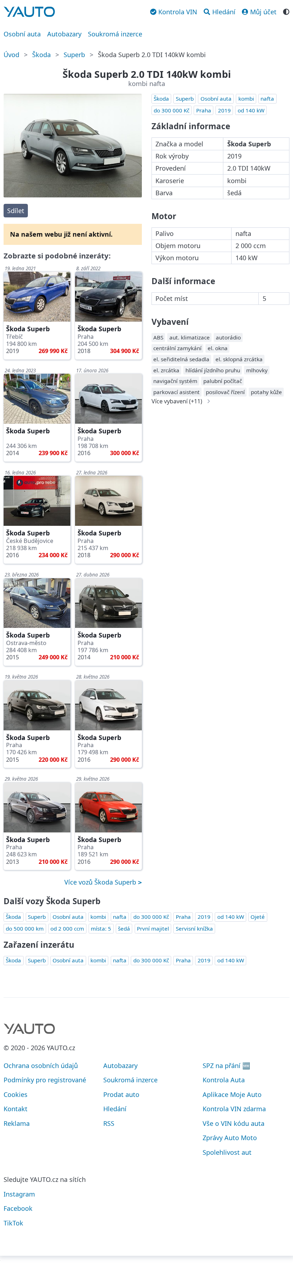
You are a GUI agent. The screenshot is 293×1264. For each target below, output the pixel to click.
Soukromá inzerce (115, 34)
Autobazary (64, 34)
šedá (124, 928)
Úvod (11, 54)
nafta (267, 98)
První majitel (153, 928)
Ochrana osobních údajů (41, 1065)
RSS (108, 1123)
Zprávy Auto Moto (230, 1137)
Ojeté (257, 916)
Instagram (19, 1194)
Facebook (18, 1208)
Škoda (41, 54)
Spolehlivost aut (227, 1152)
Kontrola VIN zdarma (234, 1108)
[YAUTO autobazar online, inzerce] (29, 11)
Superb (74, 54)
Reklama (17, 1123)
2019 (224, 110)
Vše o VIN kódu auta (233, 1123)
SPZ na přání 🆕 (226, 1065)
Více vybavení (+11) (177, 401)
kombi (246, 98)
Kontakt (16, 1108)
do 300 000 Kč (171, 110)
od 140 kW (251, 110)
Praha (203, 110)
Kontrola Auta (224, 1080)
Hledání (114, 1108)
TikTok (13, 1223)
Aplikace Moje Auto (232, 1094)
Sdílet (15, 210)
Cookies (16, 1094)
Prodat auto (121, 1094)
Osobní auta (22, 34)
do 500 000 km (25, 928)
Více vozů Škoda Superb (101, 882)
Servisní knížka (194, 928)
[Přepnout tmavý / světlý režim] (286, 11)
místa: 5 (101, 928)
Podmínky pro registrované (45, 1080)
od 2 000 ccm (67, 928)
